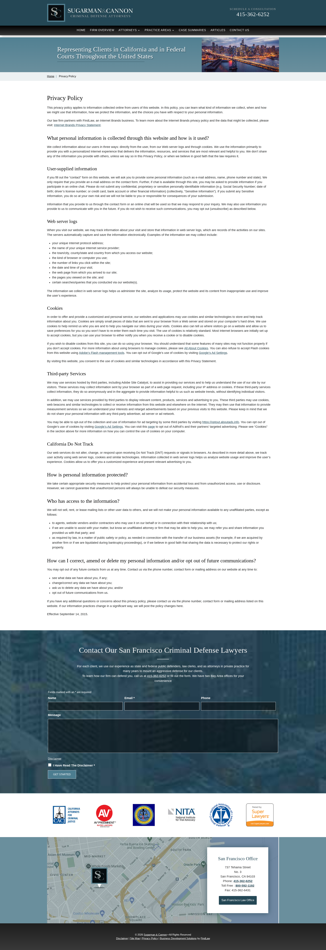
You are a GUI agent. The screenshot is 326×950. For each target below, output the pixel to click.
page (151, 426)
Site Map (135, 938)
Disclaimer (54, 758)
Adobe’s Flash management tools (101, 353)
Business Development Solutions (178, 938)
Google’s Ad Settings (213, 353)
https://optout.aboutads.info (220, 422)
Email (129, 698)
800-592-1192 (245, 885)
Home (81, 30)
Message (54, 715)
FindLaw (205, 938)
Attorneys (128, 30)
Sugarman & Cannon (155, 934)
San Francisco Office (238, 858)
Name (52, 698)
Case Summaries (192, 30)
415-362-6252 (253, 14)
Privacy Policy (150, 938)
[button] (322, 925)
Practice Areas (158, 30)
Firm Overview (102, 30)
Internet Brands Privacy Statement (77, 125)
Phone (205, 698)
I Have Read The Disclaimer (74, 765)
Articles (218, 30)
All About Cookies (196, 348)
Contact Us (239, 30)
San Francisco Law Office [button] (237, 900)
